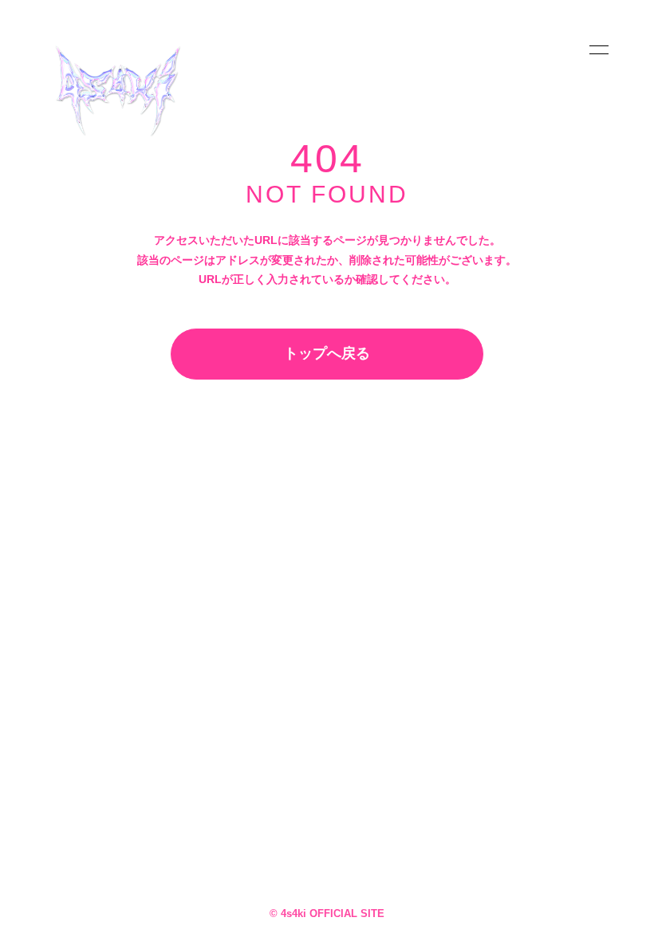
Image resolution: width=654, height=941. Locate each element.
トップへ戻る (327, 353)
